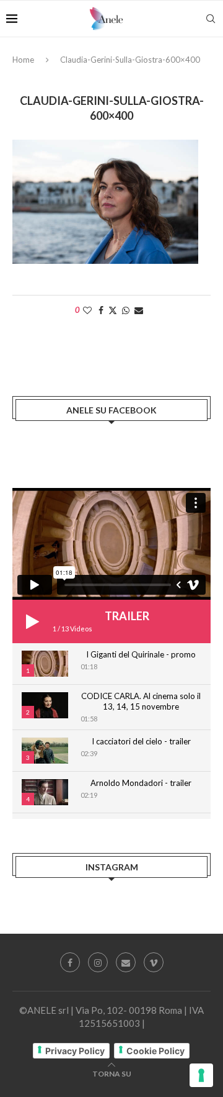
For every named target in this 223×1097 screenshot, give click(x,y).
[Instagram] (98, 962)
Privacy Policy (75, 1050)
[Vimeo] (154, 962)
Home (23, 60)
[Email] (126, 962)
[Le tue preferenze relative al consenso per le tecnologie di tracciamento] (201, 1075)
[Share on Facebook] (100, 310)
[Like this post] (87, 310)
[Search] (210, 19)
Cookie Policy (155, 1050)
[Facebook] (70, 962)
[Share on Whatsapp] (125, 310)
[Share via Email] (138, 310)
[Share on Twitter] (112, 310)
